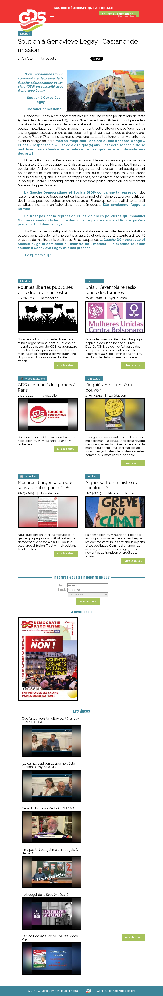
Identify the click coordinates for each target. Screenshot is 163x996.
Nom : (63, 585)
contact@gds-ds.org (122, 990)
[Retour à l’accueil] (88, 990)
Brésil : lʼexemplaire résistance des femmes (111, 290)
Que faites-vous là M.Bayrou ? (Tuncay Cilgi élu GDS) (50, 720)
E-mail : (62, 589)
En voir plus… (133, 937)
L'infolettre (94, 378)
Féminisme (94, 281)
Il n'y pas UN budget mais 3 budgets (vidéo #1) (51, 851)
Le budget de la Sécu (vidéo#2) (45, 895)
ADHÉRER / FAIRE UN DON (119, 14)
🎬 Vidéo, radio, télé (32, 378)
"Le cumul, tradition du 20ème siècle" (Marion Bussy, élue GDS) (49, 765)
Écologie (93, 476)
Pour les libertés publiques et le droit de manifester (45, 290)
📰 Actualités (28, 476)
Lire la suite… (65, 365)
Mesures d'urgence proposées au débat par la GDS (45, 485)
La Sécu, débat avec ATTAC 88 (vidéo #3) (50, 938)
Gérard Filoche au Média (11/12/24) (48, 808)
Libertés (25, 33)
